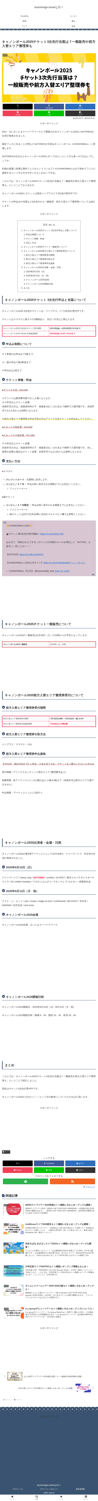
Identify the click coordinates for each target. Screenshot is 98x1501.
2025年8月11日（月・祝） (38, 275)
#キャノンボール (76, 562)
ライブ (7, 1152)
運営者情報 (80, 1489)
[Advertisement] (49, 598)
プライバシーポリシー (49, 1489)
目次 (45, 224)
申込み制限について (35, 234)
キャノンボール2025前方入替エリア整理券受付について (49, 251)
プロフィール (17, 1489)
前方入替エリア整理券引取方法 (40, 259)
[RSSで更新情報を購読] (72, 1181)
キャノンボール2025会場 (37, 280)
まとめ (26, 288)
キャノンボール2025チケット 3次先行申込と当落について (50, 230)
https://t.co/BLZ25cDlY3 (31, 554)
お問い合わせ (49, 1493)
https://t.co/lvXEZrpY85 (52, 534)
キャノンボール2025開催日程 (39, 284)
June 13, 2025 (62, 571)
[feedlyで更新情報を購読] (25, 1181)
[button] (80, 113)
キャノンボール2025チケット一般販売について (45, 247)
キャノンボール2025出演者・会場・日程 (42, 267)
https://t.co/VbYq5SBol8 (55, 562)
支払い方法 (31, 243)
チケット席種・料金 (35, 238)
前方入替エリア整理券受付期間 (40, 255)
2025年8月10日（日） (36, 271)
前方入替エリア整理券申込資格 (40, 263)
